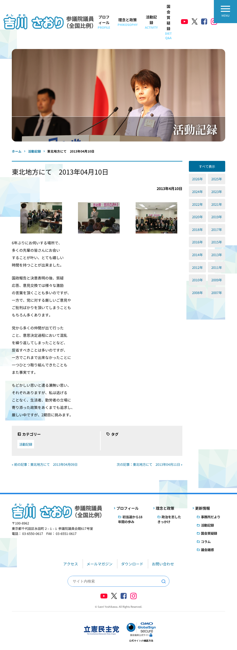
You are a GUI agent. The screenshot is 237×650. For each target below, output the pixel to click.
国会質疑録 (168, 21)
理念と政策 (127, 22)
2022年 (197, 204)
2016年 (197, 241)
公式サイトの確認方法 (141, 640)
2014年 (197, 254)
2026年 (197, 178)
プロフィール (104, 22)
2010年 (197, 279)
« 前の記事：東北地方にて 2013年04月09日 (45, 464)
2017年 (216, 229)
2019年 (216, 216)
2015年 (216, 241)
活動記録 (151, 22)
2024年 (197, 191)
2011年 (216, 267)
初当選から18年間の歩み (130, 519)
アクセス (70, 564)
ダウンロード (132, 564)
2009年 (216, 279)
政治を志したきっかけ (169, 519)
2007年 (216, 292)
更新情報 (202, 508)
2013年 (216, 254)
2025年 (216, 178)
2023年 (216, 191)
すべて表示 (207, 166)
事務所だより (210, 516)
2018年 (197, 229)
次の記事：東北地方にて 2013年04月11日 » (149, 464)
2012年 (197, 267)
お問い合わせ (163, 564)
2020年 (197, 216)
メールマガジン (99, 564)
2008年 (197, 292)
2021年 (216, 204)
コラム (206, 541)
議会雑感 (207, 549)
